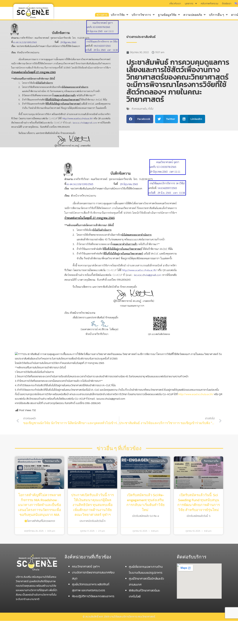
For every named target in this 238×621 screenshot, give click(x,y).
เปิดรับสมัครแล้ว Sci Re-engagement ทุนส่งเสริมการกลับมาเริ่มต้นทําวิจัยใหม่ (145, 502)
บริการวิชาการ (141, 15)
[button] (191, 3)
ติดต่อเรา (226, 3)
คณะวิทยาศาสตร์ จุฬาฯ (86, 566)
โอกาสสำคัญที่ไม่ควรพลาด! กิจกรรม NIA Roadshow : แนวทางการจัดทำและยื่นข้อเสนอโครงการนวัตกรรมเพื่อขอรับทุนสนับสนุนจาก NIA (39, 504)
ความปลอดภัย (192, 15)
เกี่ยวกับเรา (175, 3)
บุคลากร (189, 3)
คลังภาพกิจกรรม (209, 3)
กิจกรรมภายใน (139, 109)
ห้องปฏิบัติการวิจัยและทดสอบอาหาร (93, 596)
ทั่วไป (150, 109)
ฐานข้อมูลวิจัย (167, 15)
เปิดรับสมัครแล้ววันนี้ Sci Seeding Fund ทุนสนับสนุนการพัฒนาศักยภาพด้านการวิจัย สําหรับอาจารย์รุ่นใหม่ (198, 502)
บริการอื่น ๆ (216, 15)
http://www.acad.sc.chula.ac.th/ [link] (195, 394)
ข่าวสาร (102, 15)
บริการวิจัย (118, 15)
